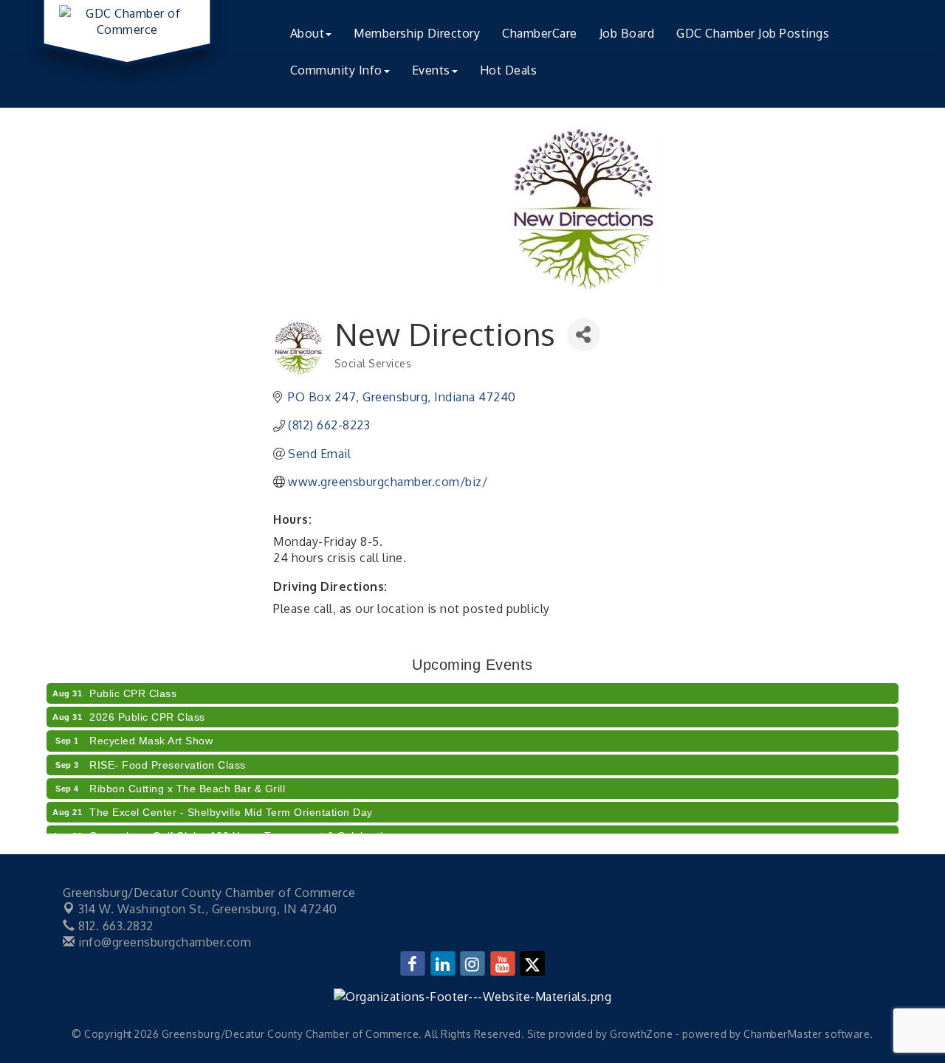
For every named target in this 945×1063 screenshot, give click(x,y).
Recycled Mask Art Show (151, 735)
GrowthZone (641, 1034)
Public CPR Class (132, 687)
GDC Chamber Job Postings (752, 33)
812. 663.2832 (114, 925)
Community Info (336, 70)
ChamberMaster (782, 1034)
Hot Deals (508, 70)
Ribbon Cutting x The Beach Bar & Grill (187, 783)
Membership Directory (417, 33)
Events (431, 70)
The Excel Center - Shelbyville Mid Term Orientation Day (231, 806)
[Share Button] (583, 334)
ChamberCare (539, 33)
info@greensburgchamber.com (163, 942)
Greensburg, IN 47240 (207, 908)
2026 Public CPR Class (147, 711)
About (307, 33)
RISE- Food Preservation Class (167, 759)
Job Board (627, 33)
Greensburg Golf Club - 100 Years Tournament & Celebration (242, 830)
